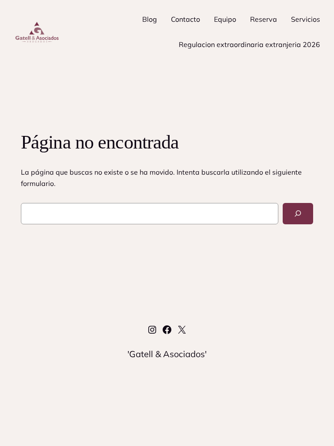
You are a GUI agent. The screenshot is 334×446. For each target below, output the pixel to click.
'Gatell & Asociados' (167, 353)
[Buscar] (298, 213)
